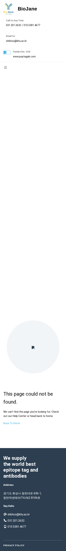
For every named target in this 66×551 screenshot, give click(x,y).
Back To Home (11, 423)
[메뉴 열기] (5, 67)
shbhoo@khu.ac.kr (16, 41)
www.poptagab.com (24, 56)
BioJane (27, 9)
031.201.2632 (13, 25)
